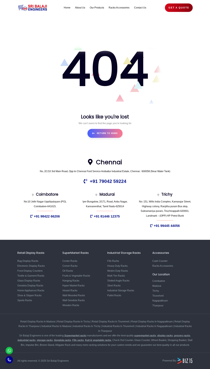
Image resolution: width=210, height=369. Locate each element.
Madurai (156, 286)
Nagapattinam (160, 300)
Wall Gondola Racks (73, 300)
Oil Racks (67, 270)
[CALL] (9, 359)
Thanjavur (157, 305)
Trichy (155, 290)
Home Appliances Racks (30, 290)
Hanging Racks (70, 280)
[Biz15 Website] (185, 360)
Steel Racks (114, 285)
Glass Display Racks (28, 280)
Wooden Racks (70, 305)
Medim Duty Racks (117, 270)
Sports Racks (24, 300)
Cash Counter (160, 261)
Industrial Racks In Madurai (56, 326)
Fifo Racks (113, 261)
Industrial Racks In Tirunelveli (118, 326)
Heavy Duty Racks (117, 266)
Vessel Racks (69, 290)
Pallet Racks (114, 295)
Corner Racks (69, 266)
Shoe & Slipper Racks (29, 295)
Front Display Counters (30, 270)
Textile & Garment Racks (30, 275)
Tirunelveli (158, 295)
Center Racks (69, 261)
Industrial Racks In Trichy (86, 326)
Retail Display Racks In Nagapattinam (152, 321)
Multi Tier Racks (116, 275)
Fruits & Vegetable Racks (76, 275)
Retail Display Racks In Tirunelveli (110, 321)
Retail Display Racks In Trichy (73, 321)
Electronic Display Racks (31, 266)
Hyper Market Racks (73, 285)
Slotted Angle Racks (118, 280)
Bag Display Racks (27, 261)
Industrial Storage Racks (120, 290)
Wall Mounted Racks (73, 295)
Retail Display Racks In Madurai (37, 321)
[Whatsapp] (9, 350)
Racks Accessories (162, 266)
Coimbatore (158, 281)
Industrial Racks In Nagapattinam (154, 326)
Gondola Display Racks (30, 285)
